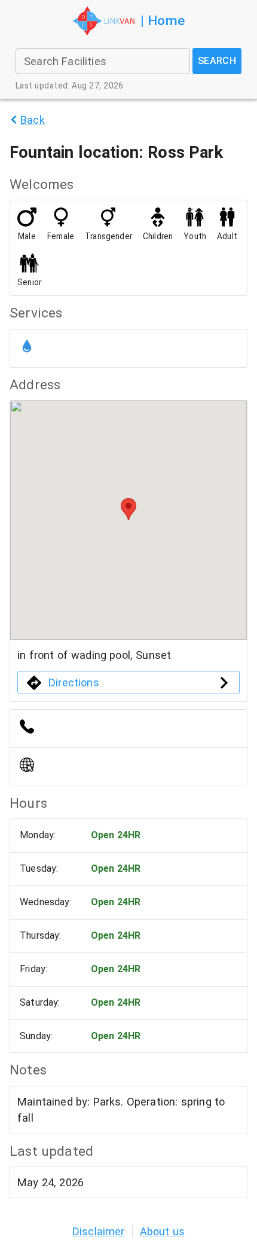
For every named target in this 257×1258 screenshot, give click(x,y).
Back (32, 120)
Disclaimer (98, 1231)
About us (162, 1231)
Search (217, 60)
